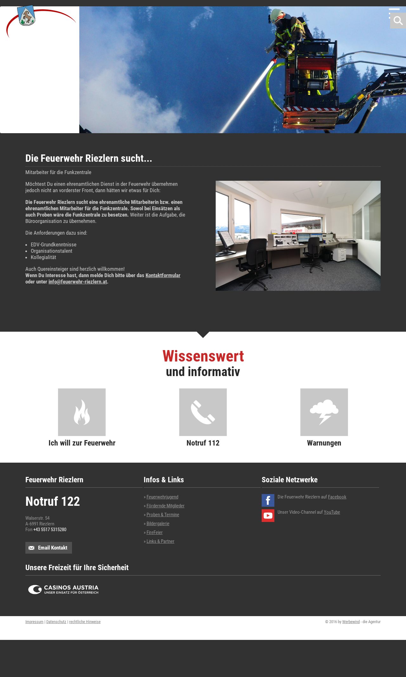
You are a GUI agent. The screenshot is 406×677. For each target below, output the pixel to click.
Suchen (398, 21)
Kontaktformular (163, 275)
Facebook (337, 497)
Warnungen (324, 443)
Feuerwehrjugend (162, 497)
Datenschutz (56, 621)
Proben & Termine (163, 515)
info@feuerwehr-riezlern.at (78, 281)
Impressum (34, 621)
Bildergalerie (158, 523)
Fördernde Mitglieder (166, 506)
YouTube (332, 512)
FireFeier (155, 532)
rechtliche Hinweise (85, 621)
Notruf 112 (203, 443)
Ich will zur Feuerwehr (82, 443)
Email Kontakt (52, 547)
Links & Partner (160, 541)
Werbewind (351, 621)
